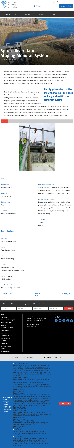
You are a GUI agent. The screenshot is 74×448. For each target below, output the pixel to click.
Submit (68, 308)
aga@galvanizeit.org (61, 317)
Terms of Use (47, 357)
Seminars (3, 341)
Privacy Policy (58, 357)
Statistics (18, 429)
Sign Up (70, 6)
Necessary (22, 363)
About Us (3, 333)
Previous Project (8, 294)
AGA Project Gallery (54, 2)
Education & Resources (7, 328)
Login (63, 6)
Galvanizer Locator (6, 335)
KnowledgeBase (5, 330)
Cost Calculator (5, 338)
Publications (4, 343)
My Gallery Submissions (67, 2)
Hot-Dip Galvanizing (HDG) (8, 320)
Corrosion (4, 317)
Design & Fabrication (6, 322)
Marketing (18, 436)
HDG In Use (3, 325)
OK (68, 403)
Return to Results (37, 294)
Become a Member (5, 351)
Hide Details (56, 404)
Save (62, 403)
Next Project (66, 294)
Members (3, 349)
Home (2, 315)
